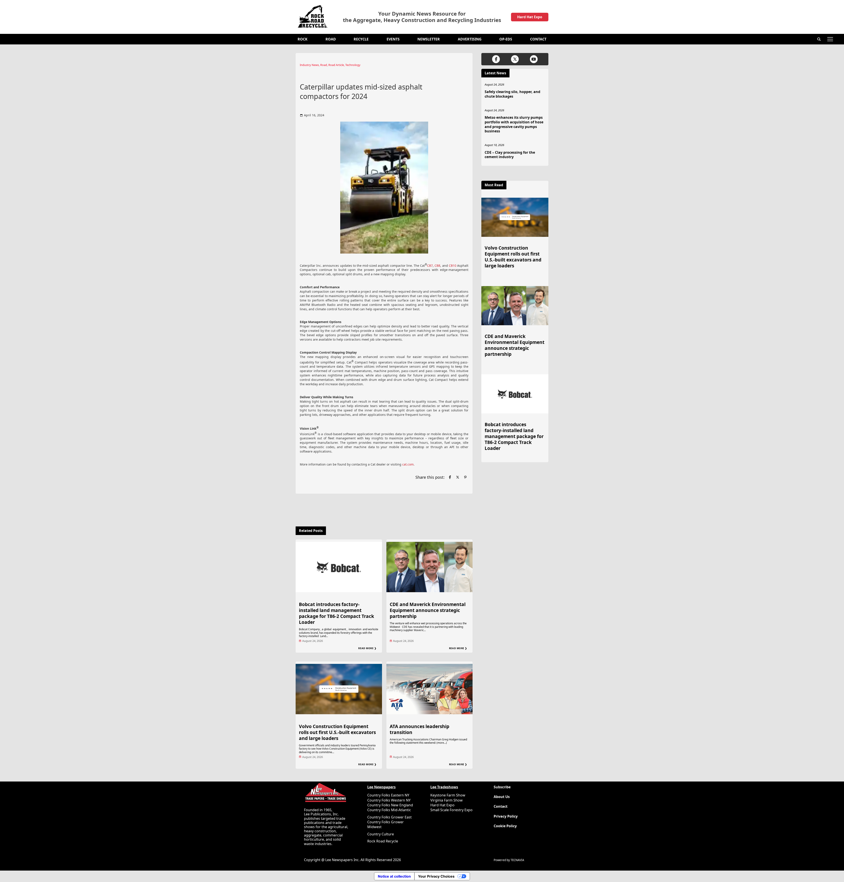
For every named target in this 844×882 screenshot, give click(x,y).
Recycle (361, 39)
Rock (302, 39)
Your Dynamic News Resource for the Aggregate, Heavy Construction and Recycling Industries (422, 17)
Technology (352, 65)
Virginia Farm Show (446, 800)
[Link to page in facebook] (449, 477)
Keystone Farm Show (447, 795)
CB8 (437, 265)
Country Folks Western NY (389, 800)
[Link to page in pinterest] (465, 477)
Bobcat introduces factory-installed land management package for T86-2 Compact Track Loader (336, 613)
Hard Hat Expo (529, 17)
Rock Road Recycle (382, 841)
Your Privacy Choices (436, 876)
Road (331, 39)
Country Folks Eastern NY (388, 795)
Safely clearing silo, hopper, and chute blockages (512, 94)
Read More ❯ (367, 648)
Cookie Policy (505, 826)
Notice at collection (394, 876)
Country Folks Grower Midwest (385, 824)
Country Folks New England (390, 805)
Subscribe (502, 787)
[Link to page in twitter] (457, 477)
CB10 (452, 265)
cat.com (408, 464)
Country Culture (380, 834)
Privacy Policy (506, 816)
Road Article (336, 65)
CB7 (430, 265)
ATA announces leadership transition (419, 729)
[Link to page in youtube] (534, 59)
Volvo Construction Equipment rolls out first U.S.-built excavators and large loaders (337, 732)
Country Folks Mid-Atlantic (389, 809)
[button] (819, 39)
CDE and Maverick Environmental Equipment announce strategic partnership (428, 610)
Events (393, 39)
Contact (538, 39)
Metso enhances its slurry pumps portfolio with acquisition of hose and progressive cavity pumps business (514, 124)
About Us (502, 797)
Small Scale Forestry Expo (451, 809)
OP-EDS (505, 39)
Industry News (309, 65)
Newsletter (428, 39)
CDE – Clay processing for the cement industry (510, 154)
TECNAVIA (517, 860)
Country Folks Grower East (389, 817)
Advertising (470, 39)
